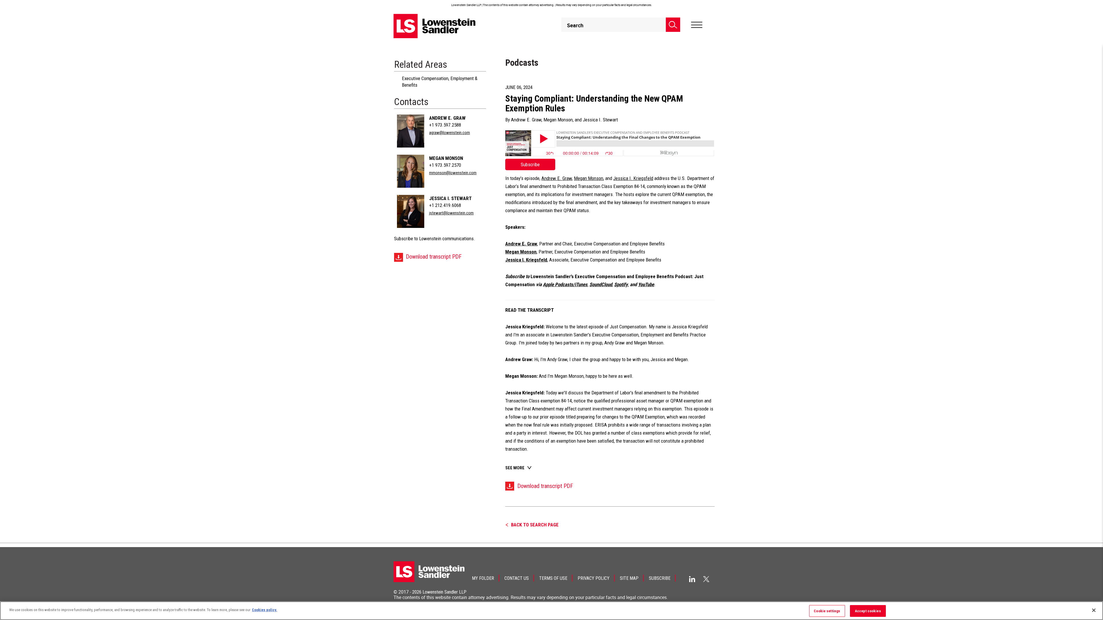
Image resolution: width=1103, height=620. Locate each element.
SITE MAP (629, 578)
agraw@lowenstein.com (449, 132)
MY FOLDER (483, 578)
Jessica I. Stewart (450, 198)
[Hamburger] (696, 25)
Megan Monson (446, 158)
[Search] (673, 25)
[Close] (1093, 610)
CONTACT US (516, 578)
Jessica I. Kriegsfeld (633, 178)
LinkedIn (692, 579)
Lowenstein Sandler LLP (444, 592)
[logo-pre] (435, 26)
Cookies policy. (264, 610)
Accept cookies (868, 611)
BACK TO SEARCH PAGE (535, 525)
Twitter (706, 579)
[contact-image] (410, 131)
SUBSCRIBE (659, 578)
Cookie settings (827, 611)
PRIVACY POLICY (594, 578)
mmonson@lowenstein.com (453, 172)
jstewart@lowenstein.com (451, 213)
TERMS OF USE (553, 578)
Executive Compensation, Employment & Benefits (439, 81)
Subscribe (530, 164)
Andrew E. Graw (447, 118)
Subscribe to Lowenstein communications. (434, 238)
